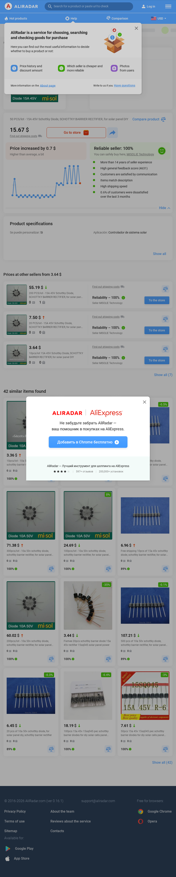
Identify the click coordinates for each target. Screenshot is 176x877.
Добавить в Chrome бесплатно (84, 442)
